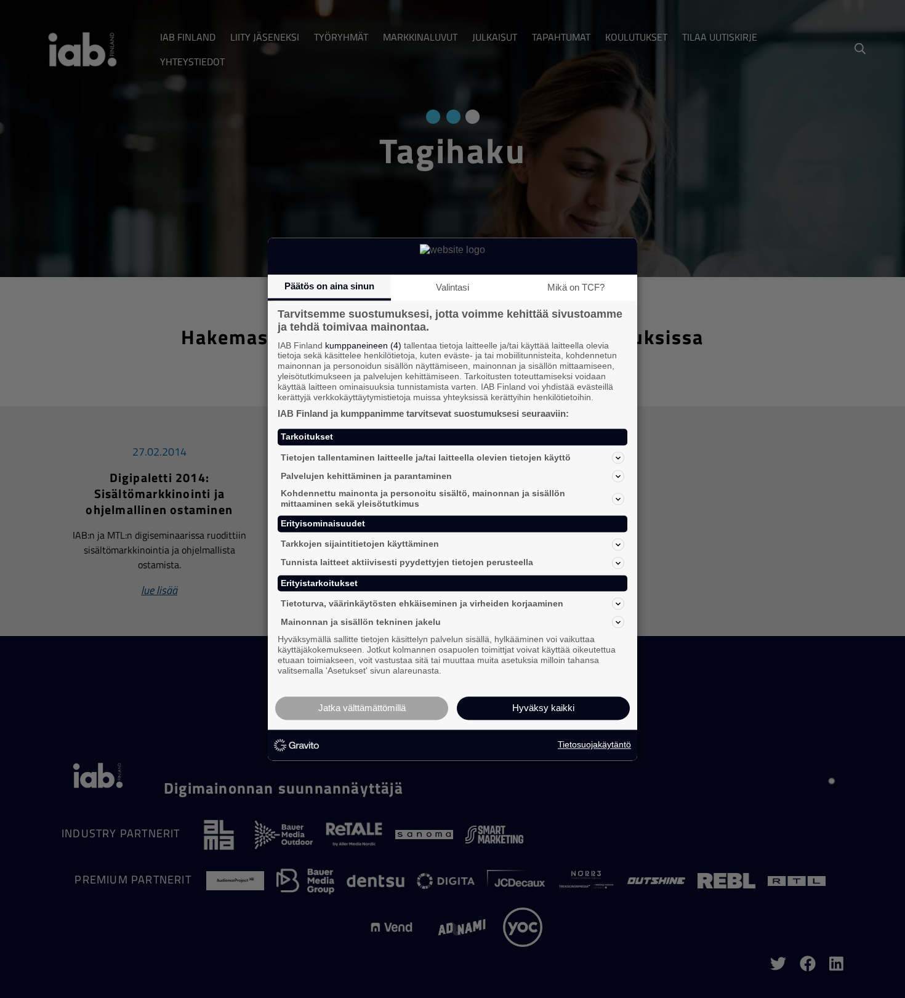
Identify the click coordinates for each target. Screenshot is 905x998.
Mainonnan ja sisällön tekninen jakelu (361, 622)
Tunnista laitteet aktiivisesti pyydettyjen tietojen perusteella (407, 563)
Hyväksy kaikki (543, 707)
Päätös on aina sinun (329, 286)
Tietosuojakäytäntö (594, 745)
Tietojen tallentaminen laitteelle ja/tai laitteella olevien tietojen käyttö (426, 457)
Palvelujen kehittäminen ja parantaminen (366, 476)
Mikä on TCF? (576, 287)
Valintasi (452, 287)
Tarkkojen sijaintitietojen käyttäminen (360, 544)
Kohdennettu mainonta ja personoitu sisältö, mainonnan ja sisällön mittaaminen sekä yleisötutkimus (423, 499)
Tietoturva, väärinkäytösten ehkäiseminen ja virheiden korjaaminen (422, 603)
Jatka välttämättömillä (362, 707)
